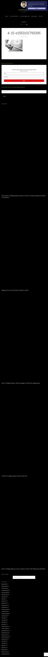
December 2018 (5, 653)
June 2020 (4, 620)
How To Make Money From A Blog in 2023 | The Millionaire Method (23, 569)
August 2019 (4, 639)
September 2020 (5, 613)
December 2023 (5, 590)
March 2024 (4, 584)
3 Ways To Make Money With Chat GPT (14, 476)
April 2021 (4, 601)
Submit (4, 96)
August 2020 (4, 615)
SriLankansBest (24, 10)
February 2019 (4, 651)
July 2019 (4, 641)
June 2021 (4, 596)
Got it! (36, 8)
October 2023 (4, 594)
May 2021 (4, 598)
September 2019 (5, 636)
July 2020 (4, 617)
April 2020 (4, 624)
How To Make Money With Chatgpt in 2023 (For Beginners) (21, 383)
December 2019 (5, 630)
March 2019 (4, 649)
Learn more (30, 5)
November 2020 (5, 609)
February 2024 (4, 586)
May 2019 (4, 645)
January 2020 (4, 628)
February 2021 (4, 605)
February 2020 (4, 626)
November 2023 (5, 592)
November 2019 (5, 632)
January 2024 (4, 588)
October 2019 (4, 634)
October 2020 (4, 611)
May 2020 (4, 622)
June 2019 (4, 643)
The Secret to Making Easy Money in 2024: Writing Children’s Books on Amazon (24, 196)
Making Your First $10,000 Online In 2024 (15, 290)
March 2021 (4, 603)
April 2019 (4, 647)
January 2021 (4, 607)
